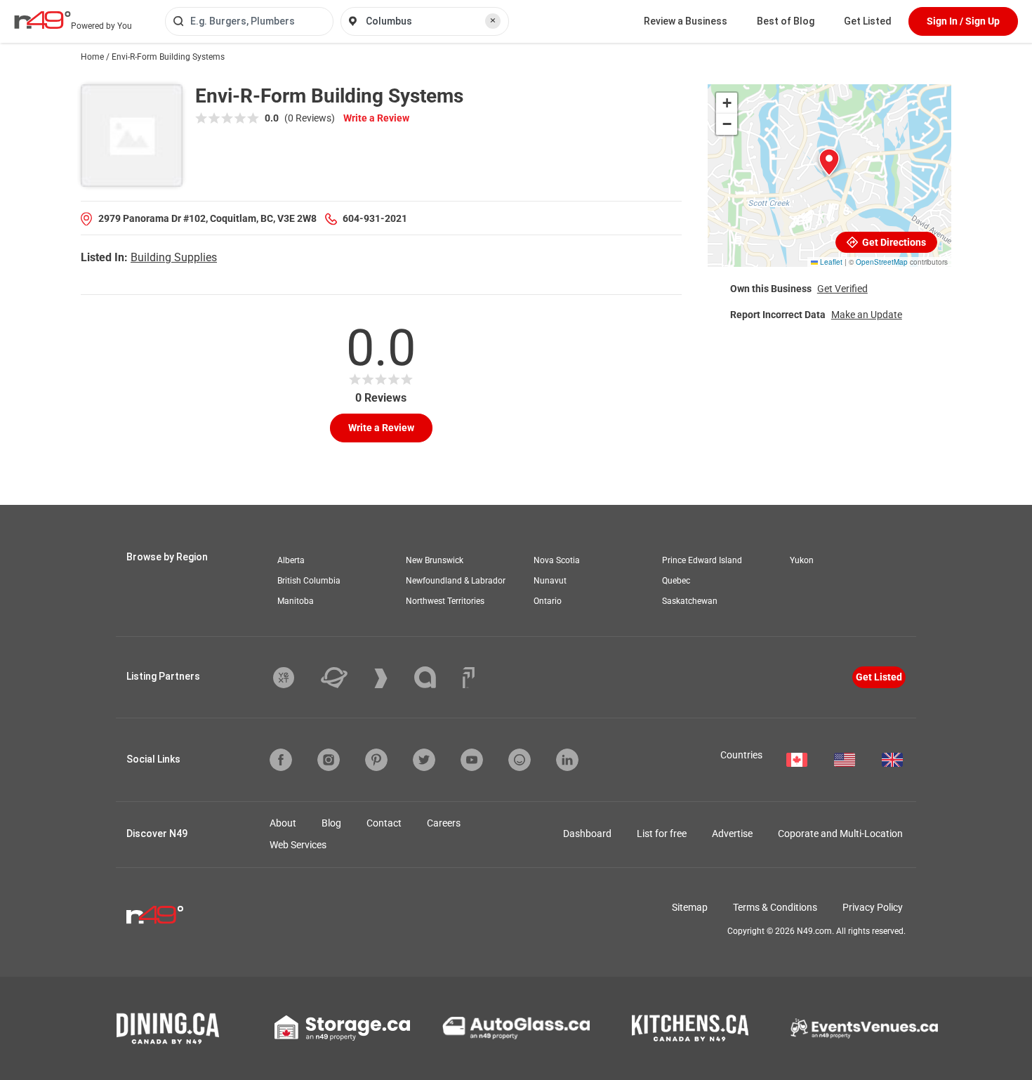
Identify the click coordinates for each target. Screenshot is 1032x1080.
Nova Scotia (557, 560)
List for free (662, 833)
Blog (331, 823)
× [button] (493, 20)
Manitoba (295, 601)
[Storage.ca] (342, 1028)
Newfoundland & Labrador (455, 581)
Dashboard (587, 833)
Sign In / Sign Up (963, 21)
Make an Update (866, 314)
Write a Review (376, 118)
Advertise (732, 833)
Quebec (676, 581)
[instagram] (329, 759)
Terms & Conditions (775, 907)
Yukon (802, 560)
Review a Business (685, 21)
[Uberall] (344, 677)
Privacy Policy (872, 907)
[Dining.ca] (168, 1028)
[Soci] (468, 677)
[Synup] (391, 678)
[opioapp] (519, 759)
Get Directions (893, 242)
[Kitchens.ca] (690, 1028)
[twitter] (424, 759)
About (283, 823)
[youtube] (472, 759)
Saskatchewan (689, 601)
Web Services (298, 844)
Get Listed (868, 21)
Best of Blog (785, 21)
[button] (829, 162)
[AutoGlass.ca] (516, 1028)
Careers (444, 823)
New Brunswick (434, 560)
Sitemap (690, 907)
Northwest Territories (445, 601)
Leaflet (830, 262)
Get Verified (842, 288)
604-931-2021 (375, 218)
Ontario (548, 601)
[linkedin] (567, 759)
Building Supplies (174, 257)
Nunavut (550, 581)
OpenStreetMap (882, 262)
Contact (384, 823)
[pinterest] (376, 759)
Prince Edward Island (702, 560)
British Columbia (308, 581)
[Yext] (294, 677)
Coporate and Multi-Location (840, 833)
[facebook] (281, 759)
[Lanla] (435, 677)
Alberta (291, 560)
